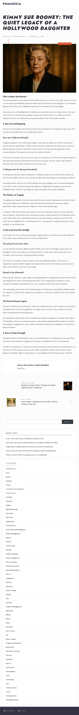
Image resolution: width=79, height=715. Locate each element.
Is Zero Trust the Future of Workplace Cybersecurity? (25, 439)
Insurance (9, 586)
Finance (8, 542)
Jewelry (8, 594)
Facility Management (13, 534)
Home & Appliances (13, 558)
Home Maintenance (12, 570)
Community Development (15, 489)
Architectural (10, 469)
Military (8, 615)
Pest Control (10, 631)
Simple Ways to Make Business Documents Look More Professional (29, 447)
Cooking (9, 497)
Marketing (9, 611)
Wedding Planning (12, 700)
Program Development (14, 643)
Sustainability (10, 671)
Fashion (8, 538)
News (8, 623)
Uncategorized (11, 696)
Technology (10, 680)
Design (8, 505)
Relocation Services (13, 651)
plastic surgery (11, 639)
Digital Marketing (12, 509)
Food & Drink (10, 546)
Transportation (11, 688)
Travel (8, 692)
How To (8, 574)
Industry (9, 582)
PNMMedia (12, 4)
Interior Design (11, 590)
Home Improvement (13, 566)
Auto (7, 473)
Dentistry (9, 501)
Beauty (8, 477)
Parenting (9, 627)
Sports (8, 663)
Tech (7, 676)
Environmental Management (16, 530)
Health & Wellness (12, 554)
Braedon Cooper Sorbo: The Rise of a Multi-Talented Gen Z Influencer (38, 385)
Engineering (10, 521)
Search (67, 422)
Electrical (9, 517)
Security (9, 655)
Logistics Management (14, 607)
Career (8, 485)
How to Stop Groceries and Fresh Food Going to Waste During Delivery (31, 451)
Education (9, 513)
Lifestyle (9, 603)
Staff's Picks (10, 667)
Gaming (8, 550)
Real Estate (10, 647)
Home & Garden (11, 562)
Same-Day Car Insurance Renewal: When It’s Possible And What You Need (32, 443)
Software (9, 659)
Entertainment (64, 43)
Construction (10, 493)
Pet (7, 635)
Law (7, 598)
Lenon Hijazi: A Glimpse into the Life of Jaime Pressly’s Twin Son (39, 402)
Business (9, 481)
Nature (8, 619)
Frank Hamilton (19, 36)
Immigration (10, 578)
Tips (7, 684)
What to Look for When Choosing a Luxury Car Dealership (26, 455)
